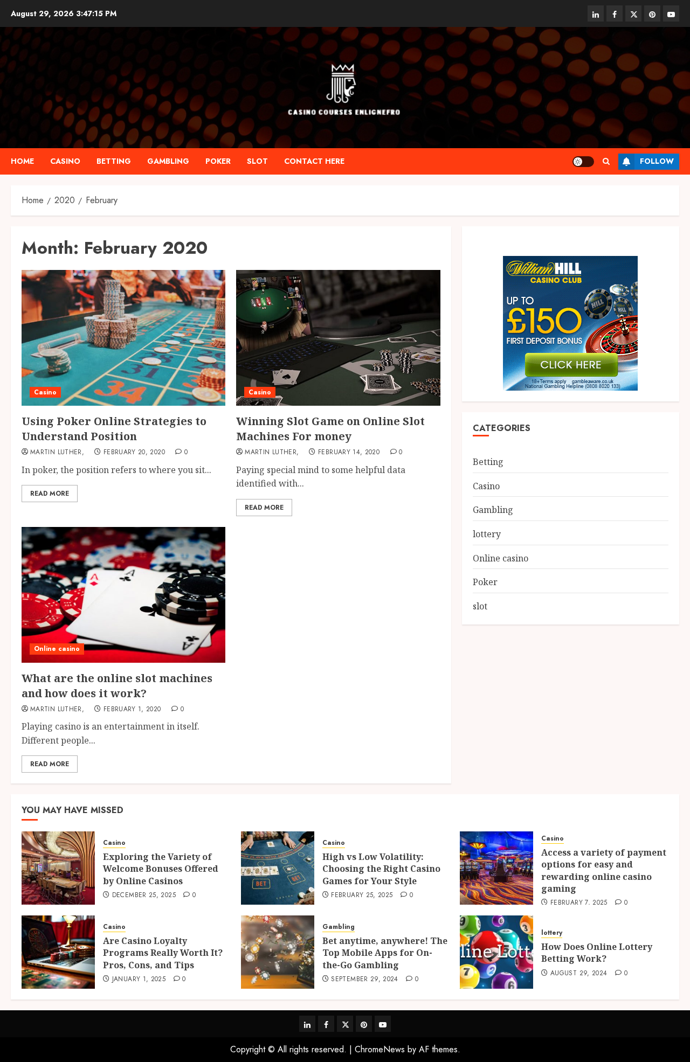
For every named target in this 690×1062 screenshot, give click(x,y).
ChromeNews (380, 1049)
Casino (65, 161)
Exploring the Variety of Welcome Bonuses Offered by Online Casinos (160, 869)
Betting (113, 161)
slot (257, 161)
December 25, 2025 (144, 895)
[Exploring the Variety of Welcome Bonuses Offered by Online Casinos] (58, 868)
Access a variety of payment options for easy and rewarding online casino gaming (603, 870)
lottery (487, 534)
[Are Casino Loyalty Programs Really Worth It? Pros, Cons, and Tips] (58, 952)
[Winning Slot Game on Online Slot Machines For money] (338, 338)
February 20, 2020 (134, 452)
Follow (657, 161)
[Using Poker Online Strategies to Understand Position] (123, 338)
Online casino (57, 649)
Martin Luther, (57, 452)
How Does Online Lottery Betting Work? (596, 952)
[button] (606, 161)
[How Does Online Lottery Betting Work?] (496, 952)
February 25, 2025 (361, 895)
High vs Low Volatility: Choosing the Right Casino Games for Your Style (381, 869)
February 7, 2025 (579, 903)
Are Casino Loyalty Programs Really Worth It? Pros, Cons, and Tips (163, 953)
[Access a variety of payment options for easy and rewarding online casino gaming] (496, 868)
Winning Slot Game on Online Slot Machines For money (330, 428)
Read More (49, 493)
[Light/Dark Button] (583, 161)
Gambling (168, 161)
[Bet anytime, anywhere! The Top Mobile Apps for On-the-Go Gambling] (277, 952)
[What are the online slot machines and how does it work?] (123, 595)
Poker (218, 161)
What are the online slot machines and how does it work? (117, 685)
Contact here (314, 161)
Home (22, 161)
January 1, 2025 (138, 979)
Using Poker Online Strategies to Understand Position (114, 428)
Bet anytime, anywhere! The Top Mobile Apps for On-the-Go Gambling (384, 953)
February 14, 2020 (349, 452)
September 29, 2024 (364, 979)
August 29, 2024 (578, 973)
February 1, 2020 (132, 709)
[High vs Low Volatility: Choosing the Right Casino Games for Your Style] (277, 868)
